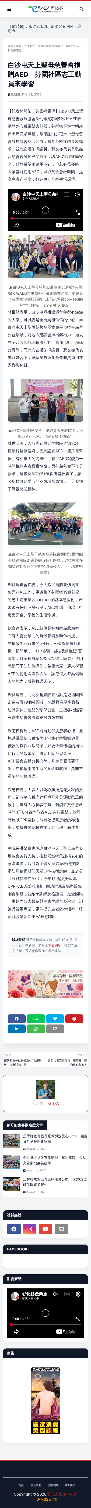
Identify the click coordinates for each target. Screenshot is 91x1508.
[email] (61, 1229)
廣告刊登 (70, 1485)
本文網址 (54, 945)
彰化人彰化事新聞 (62, 1494)
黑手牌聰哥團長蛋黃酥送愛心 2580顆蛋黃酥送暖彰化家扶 (55, 1139)
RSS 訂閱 (48, 1499)
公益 (18, 46)
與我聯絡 (53, 1485)
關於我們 (36, 1485)
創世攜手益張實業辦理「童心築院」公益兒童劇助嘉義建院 (54, 1160)
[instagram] (30, 1229)
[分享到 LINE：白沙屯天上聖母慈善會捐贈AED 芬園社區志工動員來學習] (36, 1018)
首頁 (10, 46)
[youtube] (45, 1229)
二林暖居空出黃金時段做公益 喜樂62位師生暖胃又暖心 (55, 1182)
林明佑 (53, 1103)
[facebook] (14, 1229)
